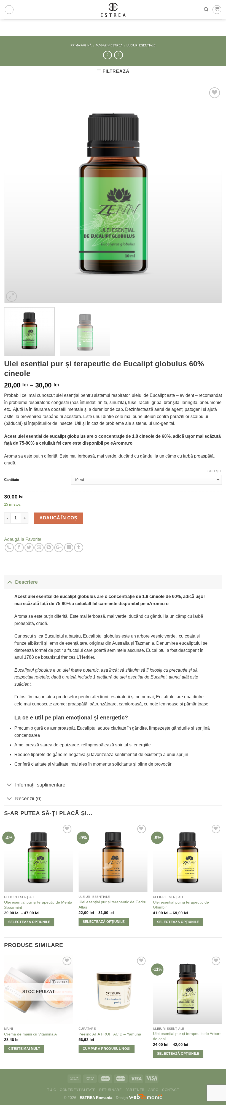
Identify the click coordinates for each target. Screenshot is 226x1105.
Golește (215, 471)
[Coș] (216, 9)
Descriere (26, 582)
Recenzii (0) (28, 798)
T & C (51, 1090)
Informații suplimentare (40, 785)
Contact (170, 1090)
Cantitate (11, 480)
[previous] (15, 194)
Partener (135, 1090)
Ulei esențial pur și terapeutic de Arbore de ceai (187, 1036)
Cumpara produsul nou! (107, 1048)
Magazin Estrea (109, 45)
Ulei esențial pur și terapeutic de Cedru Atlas (112, 904)
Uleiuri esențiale (141, 45)
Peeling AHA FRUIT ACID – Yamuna (110, 1034)
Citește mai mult (24, 1048)
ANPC (153, 1090)
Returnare (110, 1090)
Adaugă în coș (58, 518)
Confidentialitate (77, 1090)
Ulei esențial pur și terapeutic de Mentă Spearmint (38, 905)
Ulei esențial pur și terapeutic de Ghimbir (181, 905)
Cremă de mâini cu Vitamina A (30, 1034)
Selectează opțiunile (29, 922)
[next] (211, 194)
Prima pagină (81, 45)
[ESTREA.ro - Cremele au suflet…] (113, 9)
